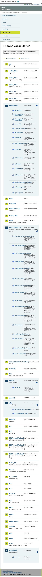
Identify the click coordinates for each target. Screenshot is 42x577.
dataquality (18, 124)
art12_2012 (13, 71)
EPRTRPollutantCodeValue (19, 253)
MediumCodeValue (19, 278)
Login (27, 4)
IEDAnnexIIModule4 (16, 454)
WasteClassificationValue (19, 348)
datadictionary (14, 208)
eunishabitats (19, 132)
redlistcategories (19, 187)
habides (12, 419)
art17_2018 (13, 98)
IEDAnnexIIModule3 (16, 445)
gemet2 (12, 398)
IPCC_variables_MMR (19, 413)
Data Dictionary (16, 12)
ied (10, 431)
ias (10, 426)
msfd (11, 507)
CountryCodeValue (19, 245)
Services (5, 36)
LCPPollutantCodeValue (19, 268)
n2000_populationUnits (19, 143)
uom (11, 538)
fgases (11, 380)
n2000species (19, 175)
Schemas (5, 29)
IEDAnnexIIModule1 (16, 438)
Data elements (7, 25)
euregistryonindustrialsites (16, 362)
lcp (10, 500)
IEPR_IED (13, 463)
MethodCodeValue (19, 292)
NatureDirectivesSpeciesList (19, 182)
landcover (13, 477)
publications (13, 521)
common (12, 203)
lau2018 (12, 493)
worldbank (13, 550)
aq (10, 64)
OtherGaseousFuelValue (19, 306)
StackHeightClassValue (19, 334)
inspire (11, 470)
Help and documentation (9, 15)
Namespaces (6, 39)
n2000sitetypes (19, 168)
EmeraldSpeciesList (19, 128)
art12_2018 (13, 78)
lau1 (10, 483)
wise (11, 543)
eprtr (11, 220)
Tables (4, 22)
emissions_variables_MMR (19, 409)
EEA (10, 2)
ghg (10, 403)
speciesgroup (19, 192)
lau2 (10, 488)
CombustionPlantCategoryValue (19, 236)
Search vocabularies (11, 58)
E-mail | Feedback (8, 571)
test (10, 533)
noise (11, 514)
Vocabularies (6, 32)
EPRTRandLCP (15, 227)
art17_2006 (13, 85)
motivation (18, 137)
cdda (11, 198)
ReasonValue (18, 325)
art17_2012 (13, 92)
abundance (18, 110)
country (17, 557)
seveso (12, 526)
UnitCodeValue (19, 338)
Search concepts (25, 58)
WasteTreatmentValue (19, 354)
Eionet (10, 12)
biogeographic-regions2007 (19, 114)
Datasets (5, 19)
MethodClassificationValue (19, 285)
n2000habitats (19, 158)
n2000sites (18, 164)
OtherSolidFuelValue (19, 315)
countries (17, 387)
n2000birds (18, 149)
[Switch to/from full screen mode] (30, 4)
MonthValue (18, 300)
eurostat (12, 369)
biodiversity (13, 105)
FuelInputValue (19, 261)
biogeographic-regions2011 (19, 119)
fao (10, 374)
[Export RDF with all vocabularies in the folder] (37, 106)
